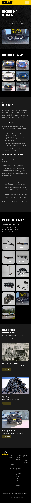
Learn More (7, 369)
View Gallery (7, 436)
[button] (27, 2)
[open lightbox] (8, 65)
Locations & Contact (12, 469)
